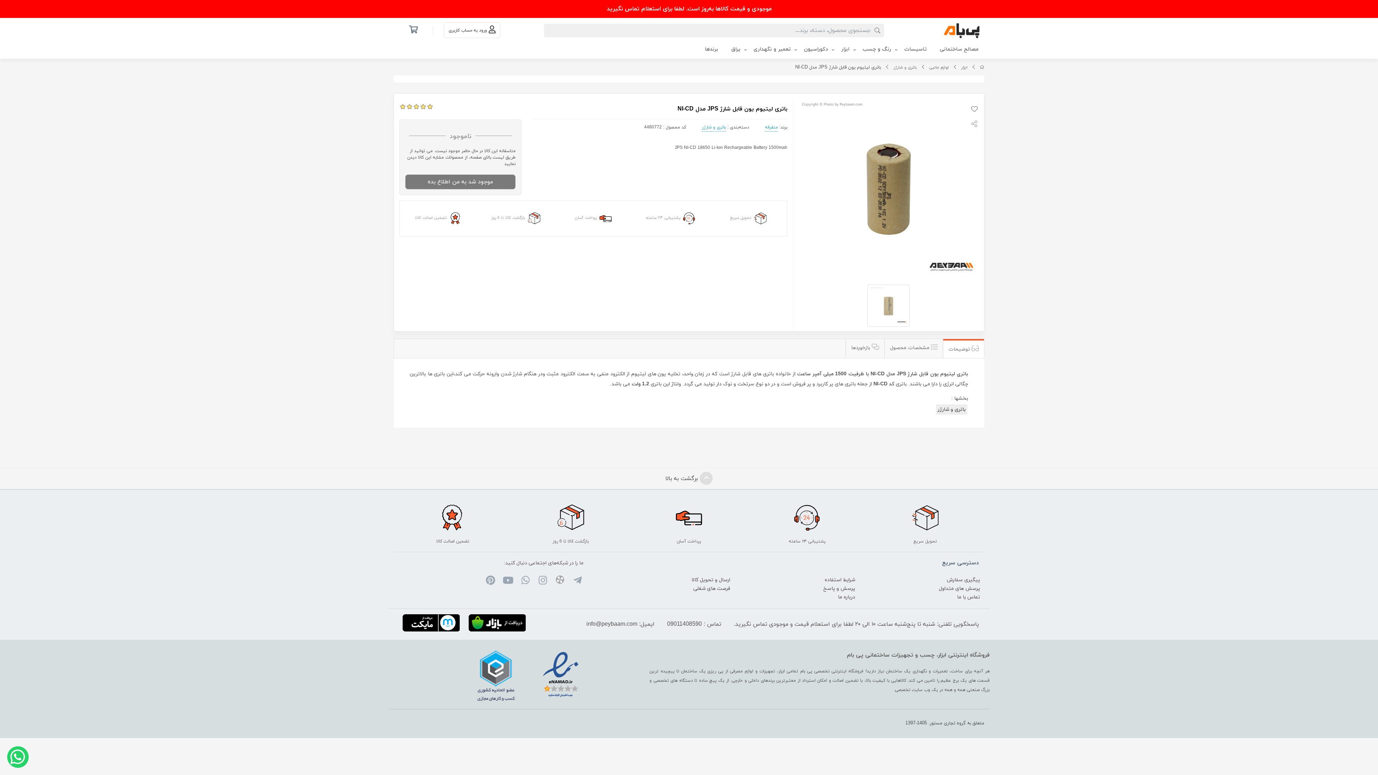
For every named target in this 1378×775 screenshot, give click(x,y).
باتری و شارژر (905, 67)
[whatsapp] (525, 581)
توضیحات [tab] (959, 349)
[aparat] (560, 581)
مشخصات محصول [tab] (910, 347)
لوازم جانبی (939, 67)
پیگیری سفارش (963, 580)
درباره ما (846, 597)
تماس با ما (968, 597)
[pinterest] (491, 581)
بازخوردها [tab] (861, 347)
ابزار (964, 67)
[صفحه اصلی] (982, 67)
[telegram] (577, 581)
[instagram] (543, 581)
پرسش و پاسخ (839, 588)
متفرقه (771, 127)
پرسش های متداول (959, 588)
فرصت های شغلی (711, 588)
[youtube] (508, 581)
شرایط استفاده (840, 580)
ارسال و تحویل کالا (711, 580)
